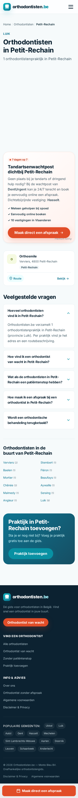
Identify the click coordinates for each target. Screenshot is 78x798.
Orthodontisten (23, 24)
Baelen (9, 470)
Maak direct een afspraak (36, 232)
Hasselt (33, 733)
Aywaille (48, 485)
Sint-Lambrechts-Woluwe (20, 740)
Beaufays (48, 477)
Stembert (48, 462)
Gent (20, 733)
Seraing (47, 493)
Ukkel (49, 725)
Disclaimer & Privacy (16, 707)
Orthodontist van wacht (25, 622)
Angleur (10, 500)
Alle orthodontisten (15, 644)
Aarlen (45, 740)
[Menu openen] (71, 6)
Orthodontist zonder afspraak (22, 692)
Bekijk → (63, 278)
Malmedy (11, 493)
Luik (45, 500)
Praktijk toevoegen (30, 553)
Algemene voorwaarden (18, 700)
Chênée (10, 485)
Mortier (9, 477)
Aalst (8, 733)
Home (7, 24)
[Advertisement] (39, 107)
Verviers (10, 462)
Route (17, 278)
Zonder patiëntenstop (17, 658)
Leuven (9, 748)
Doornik (59, 740)
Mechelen (49, 733)
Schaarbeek (27, 748)
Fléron (46, 470)
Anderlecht (46, 748)
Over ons (9, 685)
